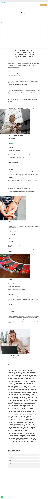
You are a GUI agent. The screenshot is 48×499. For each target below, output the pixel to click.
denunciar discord (26, 391)
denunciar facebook (13, 399)
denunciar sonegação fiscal (15, 436)
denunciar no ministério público (21, 417)
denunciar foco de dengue (25, 399)
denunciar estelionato (32, 397)
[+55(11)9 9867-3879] (1, 490)
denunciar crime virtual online (22, 388)
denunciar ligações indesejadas (15, 406)
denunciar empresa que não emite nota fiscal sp (23, 395)
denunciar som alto (13, 433)
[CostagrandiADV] (4, 5)
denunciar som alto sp (30, 435)
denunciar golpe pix (20, 402)
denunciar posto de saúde (23, 427)
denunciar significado (29, 430)
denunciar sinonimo (13, 432)
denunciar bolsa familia (23, 378)
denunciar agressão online (29, 373)
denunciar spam (26, 436)
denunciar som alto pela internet (26, 433)
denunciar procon (18, 428)
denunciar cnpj (12, 381)
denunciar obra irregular (27, 422)
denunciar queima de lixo (29, 428)
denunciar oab (17, 422)
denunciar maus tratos (29, 406)
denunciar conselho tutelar (22, 381)
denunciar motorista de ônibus (25, 413)
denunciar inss (12, 405)
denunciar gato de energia (23, 400)
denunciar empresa (26, 392)
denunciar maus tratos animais (15, 408)
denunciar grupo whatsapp (20, 403)
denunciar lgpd (32, 405)
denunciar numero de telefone (19, 421)
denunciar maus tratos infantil (21, 410)
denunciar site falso (31, 432)
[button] (2, 497)
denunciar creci (26, 386)
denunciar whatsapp (18, 441)
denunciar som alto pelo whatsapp (16, 435)
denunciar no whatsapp (18, 419)
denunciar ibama (31, 403)
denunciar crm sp (26, 389)
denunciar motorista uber (14, 414)
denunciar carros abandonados (24, 380)
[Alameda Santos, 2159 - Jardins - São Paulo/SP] (1, 488)
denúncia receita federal (17, 369)
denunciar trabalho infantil (19, 440)
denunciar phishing (13, 425)
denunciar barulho (20, 377)
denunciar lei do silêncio (22, 405)
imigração (12, 143)
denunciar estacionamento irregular (17, 397)
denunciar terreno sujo (21, 438)
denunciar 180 (32, 369)
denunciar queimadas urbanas (15, 430)
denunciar (26, 369)
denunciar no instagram (14, 416)
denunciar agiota (18, 373)
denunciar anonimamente (14, 375)
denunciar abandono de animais (16, 370)
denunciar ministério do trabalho (21, 411)
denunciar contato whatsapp (21, 384)
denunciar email (17, 392)
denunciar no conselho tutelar (28, 414)
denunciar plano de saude (25, 425)
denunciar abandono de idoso (19, 372)
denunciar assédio (25, 375)
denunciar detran (17, 391)
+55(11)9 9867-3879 (4, 490)
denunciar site (22, 432)
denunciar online (12, 424)
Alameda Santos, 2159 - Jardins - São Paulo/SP (7, 488)
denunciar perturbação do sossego (25, 424)
